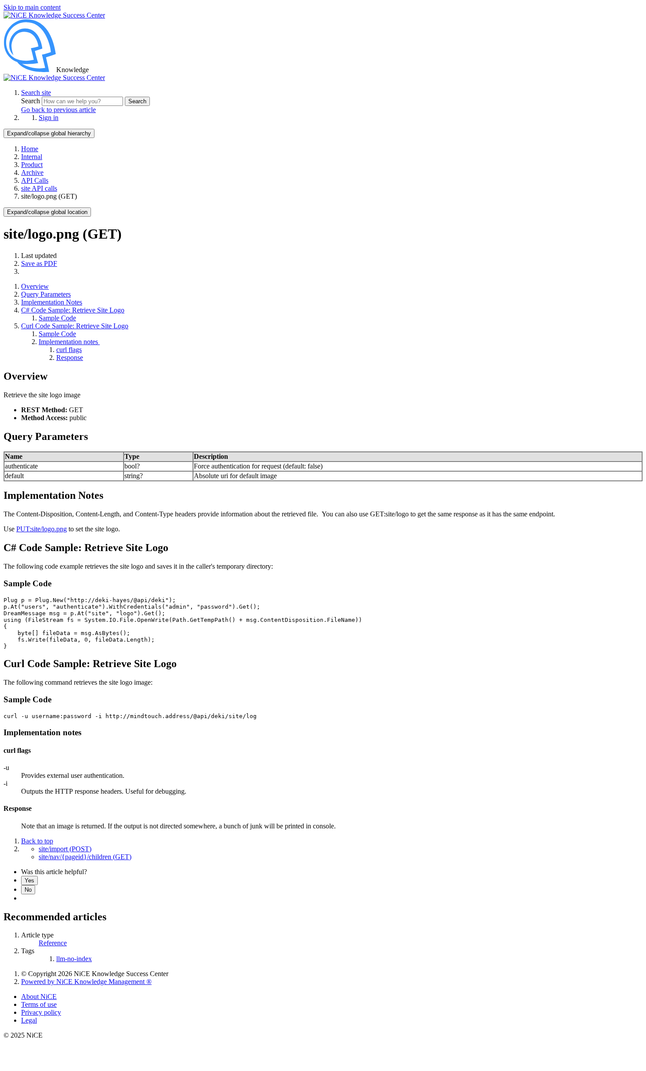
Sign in (48, 117)
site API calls (39, 188)
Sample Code (57, 318)
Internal (31, 156)
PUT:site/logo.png (41, 529)
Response (69, 357)
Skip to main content (32, 7)
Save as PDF (39, 263)
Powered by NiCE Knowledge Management (86, 981)
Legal (29, 1020)
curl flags (69, 349)
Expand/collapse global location (47, 212)
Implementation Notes (51, 302)
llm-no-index (74, 958)
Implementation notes (69, 341)
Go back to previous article (58, 109)
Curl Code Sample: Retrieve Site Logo (74, 326)
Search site (36, 92)
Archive (32, 172)
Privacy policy (41, 1012)
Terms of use (39, 1004)
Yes (29, 880)
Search (31, 101)
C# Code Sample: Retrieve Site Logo (72, 310)
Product (32, 164)
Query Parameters (46, 294)
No (28, 889)
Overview (35, 286)
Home (29, 148)
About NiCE (39, 996)
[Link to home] (54, 77)
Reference (53, 943)
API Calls (34, 180)
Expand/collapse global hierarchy (49, 133)
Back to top (37, 841)
